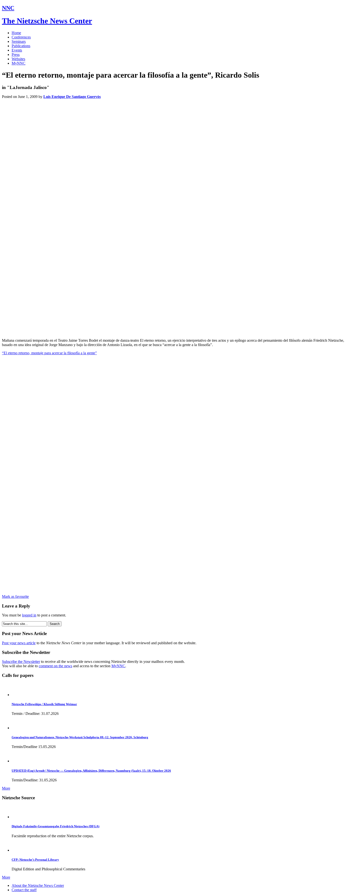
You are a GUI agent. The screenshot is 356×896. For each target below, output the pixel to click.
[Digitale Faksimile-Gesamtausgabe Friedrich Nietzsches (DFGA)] (18, 817)
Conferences (21, 37)
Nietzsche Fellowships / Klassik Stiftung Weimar (44, 704)
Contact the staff (24, 890)
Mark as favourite (15, 596)
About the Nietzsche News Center (38, 885)
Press (16, 54)
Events (17, 50)
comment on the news (55, 666)
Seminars (19, 41)
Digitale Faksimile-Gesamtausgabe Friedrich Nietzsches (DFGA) (55, 826)
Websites (18, 59)
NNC (8, 8)
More (6, 788)
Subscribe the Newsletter (21, 661)
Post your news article (19, 643)
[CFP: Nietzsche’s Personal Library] (18, 850)
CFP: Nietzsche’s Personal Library (35, 859)
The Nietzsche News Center (47, 20)
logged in (29, 615)
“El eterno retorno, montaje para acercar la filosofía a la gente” (49, 353)
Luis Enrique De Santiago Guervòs (72, 97)
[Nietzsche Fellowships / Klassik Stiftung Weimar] (18, 695)
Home (16, 33)
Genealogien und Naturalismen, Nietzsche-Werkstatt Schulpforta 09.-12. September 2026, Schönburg (80, 737)
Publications (21, 46)
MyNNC (18, 63)
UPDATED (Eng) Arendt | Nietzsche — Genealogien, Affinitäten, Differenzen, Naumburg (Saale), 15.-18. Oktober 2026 (91, 770)
